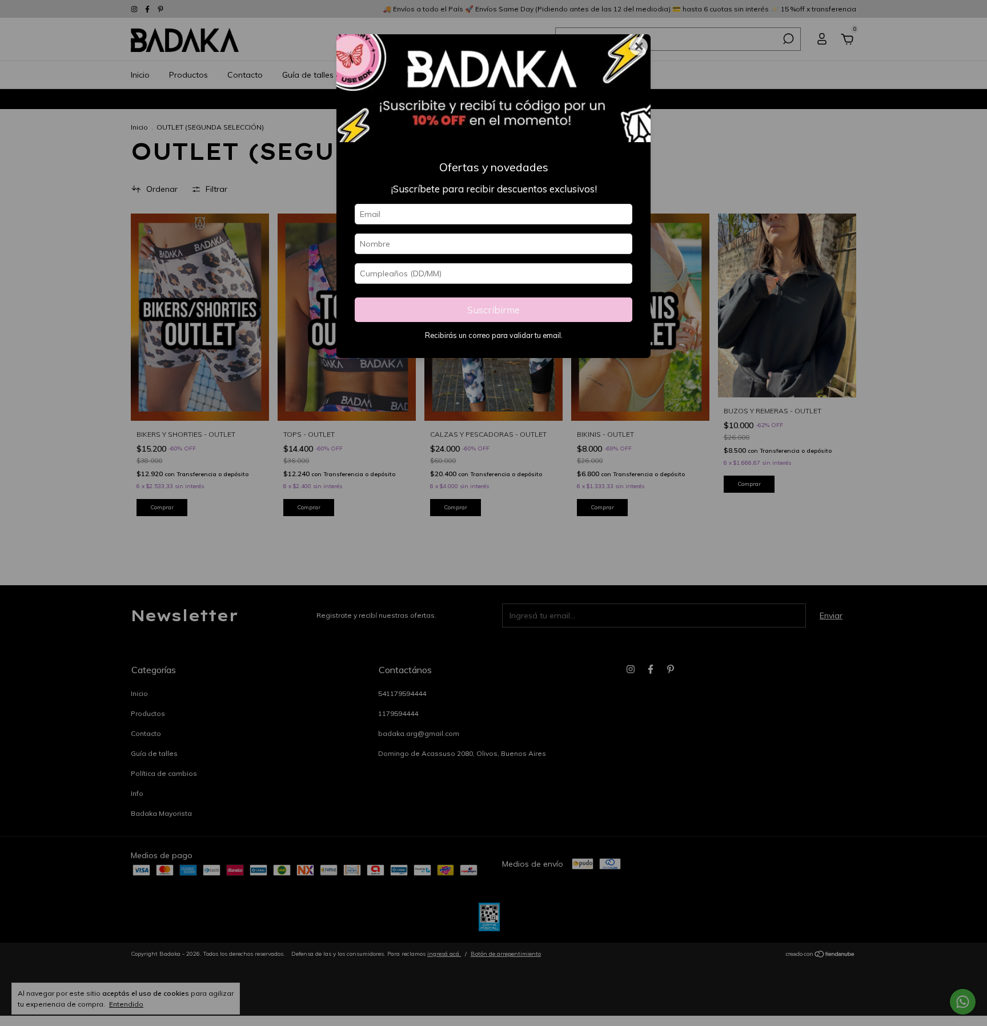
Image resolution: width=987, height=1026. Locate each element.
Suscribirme (493, 310)
